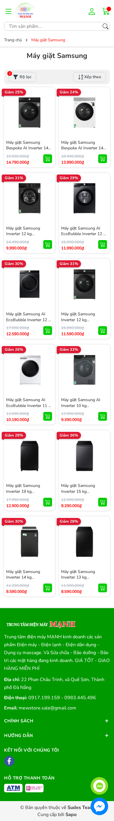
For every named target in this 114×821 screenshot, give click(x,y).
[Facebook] (9, 761)
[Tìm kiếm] (105, 26)
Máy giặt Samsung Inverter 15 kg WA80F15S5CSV (78, 491)
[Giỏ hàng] (106, 10)
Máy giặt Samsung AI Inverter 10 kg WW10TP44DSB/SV (80, 405)
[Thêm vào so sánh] (47, 125)
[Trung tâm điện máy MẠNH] (40, 623)
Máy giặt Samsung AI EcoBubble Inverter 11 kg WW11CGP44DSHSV (29, 405)
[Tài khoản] (92, 11)
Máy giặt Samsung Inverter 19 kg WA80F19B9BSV (23, 491)
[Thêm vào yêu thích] (47, 112)
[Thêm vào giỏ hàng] (47, 158)
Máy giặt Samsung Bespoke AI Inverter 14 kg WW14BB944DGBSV (29, 148)
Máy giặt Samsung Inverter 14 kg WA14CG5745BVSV (25, 577)
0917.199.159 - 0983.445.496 (62, 698)
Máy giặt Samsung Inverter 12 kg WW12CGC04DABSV (26, 233)
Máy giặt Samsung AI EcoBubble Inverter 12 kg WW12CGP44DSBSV (29, 319)
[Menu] (8, 11)
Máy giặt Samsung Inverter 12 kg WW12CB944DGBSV (81, 319)
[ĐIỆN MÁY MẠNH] (33, 11)
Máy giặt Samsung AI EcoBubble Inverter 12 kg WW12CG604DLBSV (84, 233)
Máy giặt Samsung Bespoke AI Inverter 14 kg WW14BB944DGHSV (84, 148)
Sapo (71, 814)
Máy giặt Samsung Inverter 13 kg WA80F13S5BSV (78, 577)
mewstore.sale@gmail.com (47, 708)
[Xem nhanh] (47, 100)
